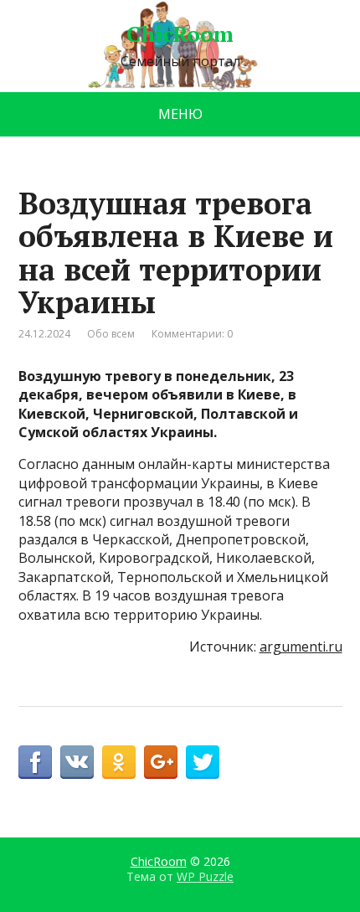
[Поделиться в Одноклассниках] (119, 762)
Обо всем (111, 334)
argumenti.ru (301, 646)
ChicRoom (180, 34)
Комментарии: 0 (192, 334)
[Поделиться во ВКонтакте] (77, 762)
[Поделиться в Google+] (160, 762)
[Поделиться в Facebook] (35, 762)
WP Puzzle (205, 876)
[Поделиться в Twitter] (202, 762)
